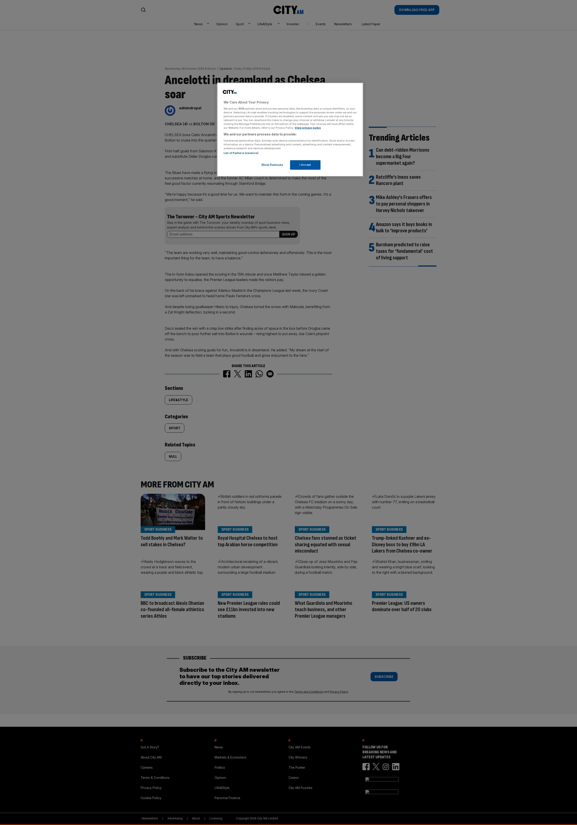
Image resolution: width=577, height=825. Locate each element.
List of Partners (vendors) (241, 153)
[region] (290, 129)
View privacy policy (308, 127)
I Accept (305, 164)
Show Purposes (272, 164)
